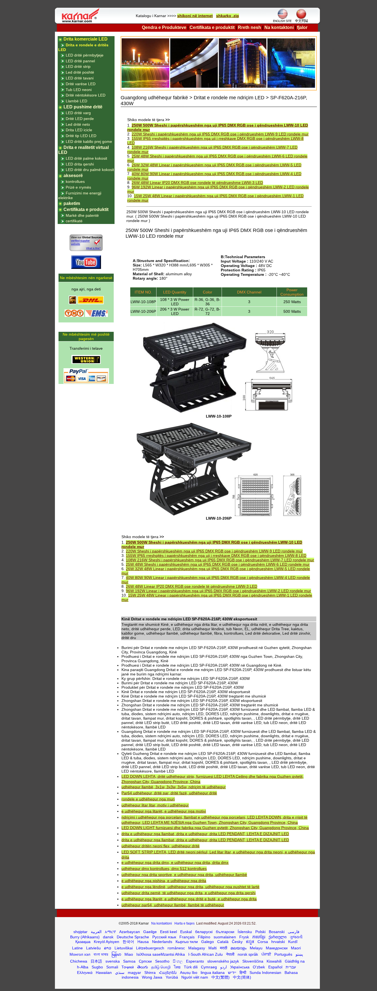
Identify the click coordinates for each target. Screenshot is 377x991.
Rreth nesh (249, 27)
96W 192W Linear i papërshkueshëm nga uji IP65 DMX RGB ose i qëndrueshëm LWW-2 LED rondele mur (218, 591)
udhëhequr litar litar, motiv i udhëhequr (155, 805)
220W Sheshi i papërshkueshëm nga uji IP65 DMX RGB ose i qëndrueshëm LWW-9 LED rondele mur (220, 134)
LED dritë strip (78, 66)
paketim (71, 203)
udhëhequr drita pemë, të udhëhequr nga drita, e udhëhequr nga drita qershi (188, 893)
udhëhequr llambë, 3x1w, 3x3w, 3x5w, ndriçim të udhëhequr (173, 787)
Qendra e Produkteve (164, 27)
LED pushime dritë (82, 107)
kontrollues (75, 181)
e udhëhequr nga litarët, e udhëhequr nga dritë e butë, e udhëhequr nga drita (189, 899)
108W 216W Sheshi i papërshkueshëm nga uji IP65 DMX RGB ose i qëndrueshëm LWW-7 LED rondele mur (220, 560)
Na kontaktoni (279, 27)
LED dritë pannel (80, 61)
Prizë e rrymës (78, 187)
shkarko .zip (227, 16)
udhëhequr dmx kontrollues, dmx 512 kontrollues (164, 868)
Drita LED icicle (79, 130)
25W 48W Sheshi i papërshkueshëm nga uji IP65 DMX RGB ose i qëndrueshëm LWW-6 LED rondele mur (218, 564)
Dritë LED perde (80, 118)
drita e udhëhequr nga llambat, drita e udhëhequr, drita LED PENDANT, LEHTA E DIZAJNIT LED (205, 834)
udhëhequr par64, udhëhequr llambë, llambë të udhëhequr (172, 905)
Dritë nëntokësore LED (85, 95)
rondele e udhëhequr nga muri (148, 799)
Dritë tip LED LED (81, 135)
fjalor (302, 27)
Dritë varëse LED (80, 84)
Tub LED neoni (79, 89)
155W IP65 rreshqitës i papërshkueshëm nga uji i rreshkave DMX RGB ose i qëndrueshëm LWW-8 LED (216, 555)
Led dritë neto (78, 124)
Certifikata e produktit (212, 27)
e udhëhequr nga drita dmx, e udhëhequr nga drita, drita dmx (175, 862)
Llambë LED (76, 101)
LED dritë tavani (80, 78)
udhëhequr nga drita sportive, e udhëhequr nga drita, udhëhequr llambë (184, 874)
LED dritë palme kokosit (86, 158)
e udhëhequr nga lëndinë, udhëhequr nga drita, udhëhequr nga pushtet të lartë (190, 887)
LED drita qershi (80, 164)
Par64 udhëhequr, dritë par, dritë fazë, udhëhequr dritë (169, 793)
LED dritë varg (78, 113)
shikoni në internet (195, 16)
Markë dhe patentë (82, 215)
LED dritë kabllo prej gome (89, 141)
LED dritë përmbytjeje (84, 55)
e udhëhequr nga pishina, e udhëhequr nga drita (163, 880)
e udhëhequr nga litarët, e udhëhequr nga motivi (163, 811)
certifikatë (74, 221)
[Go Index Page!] (82, 22)
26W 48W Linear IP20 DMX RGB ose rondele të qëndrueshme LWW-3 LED (197, 182)
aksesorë (73, 175)
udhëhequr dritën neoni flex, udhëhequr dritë (160, 846)
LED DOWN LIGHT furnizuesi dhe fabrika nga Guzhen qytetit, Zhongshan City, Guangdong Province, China (215, 828)
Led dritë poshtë (80, 72)
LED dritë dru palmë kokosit (90, 169)
